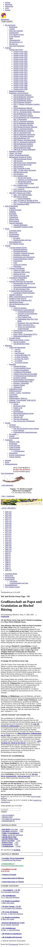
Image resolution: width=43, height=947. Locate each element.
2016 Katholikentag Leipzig (22, 114)
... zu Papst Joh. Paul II (20, 359)
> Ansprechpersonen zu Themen (12, 882)
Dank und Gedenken (16, 31)
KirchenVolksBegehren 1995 (23, 381)
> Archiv (18, 846)
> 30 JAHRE (10, 819)
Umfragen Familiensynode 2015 (28, 187)
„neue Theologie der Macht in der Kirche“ (21, 742)
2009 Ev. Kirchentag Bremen (23, 129)
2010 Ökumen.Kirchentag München (25, 127)
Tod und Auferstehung (20, 419)
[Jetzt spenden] (21, 504)
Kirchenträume (18, 411)
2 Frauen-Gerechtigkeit (16, 268)
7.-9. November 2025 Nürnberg (11, 907)
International (5, 19)
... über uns (17, 351)
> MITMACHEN (7, 817)
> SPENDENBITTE (8, 821)
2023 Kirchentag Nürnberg (22, 102)
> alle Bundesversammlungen (11, 934)
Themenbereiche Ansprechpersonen (25, 432)
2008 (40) (8, 545)
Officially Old (18, 417)
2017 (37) (8, 529)
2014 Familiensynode (20, 176)
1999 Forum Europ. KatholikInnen (24, 163)
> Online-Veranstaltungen (10, 833)
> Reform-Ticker (7, 842)
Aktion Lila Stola (19, 270)
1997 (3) (8, 566)
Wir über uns (13, 44)
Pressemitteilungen (15, 242)
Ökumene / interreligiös (21, 383)
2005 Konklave (18, 166)
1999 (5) (8, 562)
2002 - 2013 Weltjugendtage (22, 195)
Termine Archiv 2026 (20, 53)
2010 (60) (8, 542)
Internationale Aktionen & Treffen (20, 157)
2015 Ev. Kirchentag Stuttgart (23, 115)
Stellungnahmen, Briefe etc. (18, 398)
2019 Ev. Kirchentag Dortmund (23, 110)
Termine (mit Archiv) (16, 49)
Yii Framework (13, 944)
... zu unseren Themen (20, 362)
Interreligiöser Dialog (16, 302)
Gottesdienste (13, 217)
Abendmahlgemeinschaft (26, 312)
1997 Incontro (18, 161)
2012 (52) (8, 538)
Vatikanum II (17, 387)
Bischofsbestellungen (20, 249)
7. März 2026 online (10, 902)
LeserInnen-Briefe (15, 230)
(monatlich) (9, 831)
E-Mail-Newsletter (15, 210)
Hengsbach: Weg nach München (28, 323)
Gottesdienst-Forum (15, 389)
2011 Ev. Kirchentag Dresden (23, 125)
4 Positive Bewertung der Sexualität (21, 281)
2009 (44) (8, 544)
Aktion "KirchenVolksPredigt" (19, 155)
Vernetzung (9, 440)
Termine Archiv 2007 (20, 87)
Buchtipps (12, 364)
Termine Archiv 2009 (20, 83)
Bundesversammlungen (17, 91)
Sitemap (7, 2)
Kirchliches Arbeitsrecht (21, 255)
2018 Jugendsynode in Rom (22, 191)
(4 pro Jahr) (9, 829)
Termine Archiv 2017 (20, 68)
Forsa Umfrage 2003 (24, 317)
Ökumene (12, 306)
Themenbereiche (14, 40)
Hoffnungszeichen (15, 391)
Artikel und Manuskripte (17, 347)
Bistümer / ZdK (14, 442)
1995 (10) (8, 570)
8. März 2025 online (10, 918)
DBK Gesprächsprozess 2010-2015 (21, 296)
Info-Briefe (12, 213)
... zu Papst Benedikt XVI (21, 355)
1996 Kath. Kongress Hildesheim (24, 149)
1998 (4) (8, 564)
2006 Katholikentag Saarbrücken (24, 134)
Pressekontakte (14, 234)
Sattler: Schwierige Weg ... (26, 325)
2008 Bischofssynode (20, 172)
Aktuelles (12, 208)
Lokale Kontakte (14, 447)
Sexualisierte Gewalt (20, 285)
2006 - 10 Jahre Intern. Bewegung (24, 170)
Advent (15, 404)
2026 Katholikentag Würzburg (23, 97)
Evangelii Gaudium (19, 378)
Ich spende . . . (14, 434)
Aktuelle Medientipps (20, 225)
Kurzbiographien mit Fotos (22, 240)
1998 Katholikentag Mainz (22, 148)
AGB (7, 8)
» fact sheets (13, 581)
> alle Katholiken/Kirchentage (11, 937)
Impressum (8, 4)
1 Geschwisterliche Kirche (18, 247)
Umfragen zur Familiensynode (28, 180)
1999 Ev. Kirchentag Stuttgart (23, 146)
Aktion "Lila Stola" (15, 153)
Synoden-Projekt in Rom (26, 183)
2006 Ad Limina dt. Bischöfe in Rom (25, 200)
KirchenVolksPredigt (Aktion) (23, 259)
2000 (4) (8, 561)
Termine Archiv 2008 (20, 85)
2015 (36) (8, 532)
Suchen (4, 811)
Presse (7, 229)
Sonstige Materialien (16, 223)
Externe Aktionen (15, 457)
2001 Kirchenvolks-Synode (22, 164)
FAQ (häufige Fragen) (16, 34)
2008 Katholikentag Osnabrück (23, 131)
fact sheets (16, 238)
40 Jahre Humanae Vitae (21, 289)
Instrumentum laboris (24, 181)
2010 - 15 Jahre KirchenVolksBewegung (26, 202)
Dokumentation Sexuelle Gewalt (24, 283)
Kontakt (7, 10)
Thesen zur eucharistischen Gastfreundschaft (26, 327)
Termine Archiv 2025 (20, 51)
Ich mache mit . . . (15, 427)
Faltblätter (12, 212)
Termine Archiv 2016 (20, 70)
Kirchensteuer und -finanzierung (24, 257)
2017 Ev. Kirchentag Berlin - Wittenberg (26, 112)
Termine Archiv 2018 (20, 66)
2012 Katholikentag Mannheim (23, 123)
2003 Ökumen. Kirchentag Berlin (24, 140)
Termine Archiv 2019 (20, 65)
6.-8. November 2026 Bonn (10, 891)
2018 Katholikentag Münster (22, 108)
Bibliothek (8, 345)
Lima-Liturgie (18, 332)
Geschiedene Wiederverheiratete (24, 293)
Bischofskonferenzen (20, 251)
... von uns (16, 349)
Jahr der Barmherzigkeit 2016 (19, 304)
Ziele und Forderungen (16, 46)
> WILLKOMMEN (7, 815)
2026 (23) (8, 512)
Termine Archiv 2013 (20, 76)
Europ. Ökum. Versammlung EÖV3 (25, 334)
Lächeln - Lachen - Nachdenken (19, 393)
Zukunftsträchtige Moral (21, 344)
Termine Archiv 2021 (20, 61)
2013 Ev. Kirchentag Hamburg (23, 121)
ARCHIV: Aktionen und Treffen (20, 193)
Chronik (12, 29)
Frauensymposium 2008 (21, 276)
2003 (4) (8, 555)
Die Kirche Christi (19, 406)
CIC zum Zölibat (19, 279)
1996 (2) (8, 568)
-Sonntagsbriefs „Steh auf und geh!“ (19, 775)
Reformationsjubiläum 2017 (22, 336)
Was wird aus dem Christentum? (24, 421)
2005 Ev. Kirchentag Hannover (23, 136)
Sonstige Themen (19, 385)
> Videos (4, 835)
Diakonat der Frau (19, 274)
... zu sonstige (17, 361)
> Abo (21, 829)
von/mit (15, 835)
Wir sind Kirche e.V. (16, 42)
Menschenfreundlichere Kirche (23, 413)
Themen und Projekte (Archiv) (19, 340)
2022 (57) (8, 519)
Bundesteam (13, 27)
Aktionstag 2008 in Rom (21, 272)
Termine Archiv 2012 (20, 78)
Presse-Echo (13, 232)
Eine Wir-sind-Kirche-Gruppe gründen (26, 428)
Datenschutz (9, 6)
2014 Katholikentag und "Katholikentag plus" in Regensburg (26, 118)
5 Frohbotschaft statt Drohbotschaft (20, 291)
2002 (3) (8, 557)
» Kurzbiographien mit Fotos (18, 583)
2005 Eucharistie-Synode (21, 168)
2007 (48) (8, 547)
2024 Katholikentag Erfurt (22, 98)
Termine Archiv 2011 (20, 80)
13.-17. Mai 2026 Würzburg (10, 896)
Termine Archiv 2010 (20, 82)
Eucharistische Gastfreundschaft (23, 310)
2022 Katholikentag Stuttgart (22, 100)
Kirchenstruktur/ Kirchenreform (23, 379)
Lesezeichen (13, 394)
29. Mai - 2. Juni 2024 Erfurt (10, 929)
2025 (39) (8, 513)
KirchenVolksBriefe (24, 198)
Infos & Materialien (11, 206)
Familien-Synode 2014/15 (17, 298)
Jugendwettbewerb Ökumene (23, 330)
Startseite (8, 460)
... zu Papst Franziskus (20, 357)
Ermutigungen (14, 33)
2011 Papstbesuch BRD (21, 204)
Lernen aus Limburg (20, 264)
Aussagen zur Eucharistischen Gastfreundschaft (27, 314)
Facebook (12, 425)
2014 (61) (8, 534)
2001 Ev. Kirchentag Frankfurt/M (24, 142)
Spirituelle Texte (14, 402)
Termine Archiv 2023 (20, 57)
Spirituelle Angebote (16, 151)
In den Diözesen (14, 36)
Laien (15, 263)
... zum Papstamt (18, 353)
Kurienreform (17, 261)
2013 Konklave (18, 174)
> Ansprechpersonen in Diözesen (12, 878)
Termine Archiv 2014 (20, 74)
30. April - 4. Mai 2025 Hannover (12, 913)
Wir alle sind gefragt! (24, 178)
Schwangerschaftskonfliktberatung (24, 287)
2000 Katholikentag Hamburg (23, 144)
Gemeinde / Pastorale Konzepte (23, 253)
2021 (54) (8, 521)
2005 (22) (8, 551)
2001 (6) (8, 559)
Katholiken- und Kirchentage (18, 93)
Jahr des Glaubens (19, 342)
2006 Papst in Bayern (20, 197)
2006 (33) (8, 549)
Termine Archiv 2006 (20, 89)
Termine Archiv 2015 (20, 72)
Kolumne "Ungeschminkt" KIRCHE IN (22, 400)
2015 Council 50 (18, 189)
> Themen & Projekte (8, 874)
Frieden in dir (17, 408)
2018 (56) (8, 527)
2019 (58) (8, 525)
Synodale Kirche (14, 338)
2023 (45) (8, 517)
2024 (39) (8, 515)
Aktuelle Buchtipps (19, 366)
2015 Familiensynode (20, 185)
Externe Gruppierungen (17, 455)
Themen (7, 246)
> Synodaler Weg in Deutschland (12, 858)
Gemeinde (16, 410)
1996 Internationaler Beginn (22, 159)
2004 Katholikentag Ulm (21, 138)
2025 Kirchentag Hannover (22, 95)
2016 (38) (8, 530)
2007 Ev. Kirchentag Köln (22, 132)
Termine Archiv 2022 (20, 59)
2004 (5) (8, 553)
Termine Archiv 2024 (20, 55)
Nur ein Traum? (18, 415)
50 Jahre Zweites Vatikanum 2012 (20, 300)
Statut (11, 38)
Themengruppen (14, 449)
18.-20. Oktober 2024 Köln (13, 924)
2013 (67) (8, 536)
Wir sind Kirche (10, 25)
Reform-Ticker (14, 219)
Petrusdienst (17, 266)
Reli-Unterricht (14, 221)
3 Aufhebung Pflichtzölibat (18, 278)
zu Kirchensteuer (19, 451)
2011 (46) (8, 540)
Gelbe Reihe (13, 215)
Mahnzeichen (13, 396)
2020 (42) (8, 523)
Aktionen (8, 48)
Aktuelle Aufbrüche (15, 295)
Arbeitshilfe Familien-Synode (23, 227)
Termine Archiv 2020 (20, 63)
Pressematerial (14, 236)
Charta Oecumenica (19, 308)
